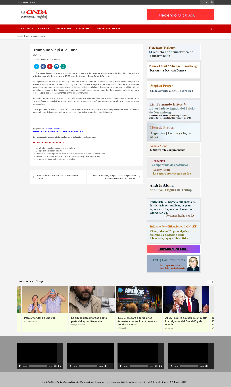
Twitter (47, 129)
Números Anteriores (108, 28)
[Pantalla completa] (59, 366)
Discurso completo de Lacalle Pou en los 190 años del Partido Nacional (184, 321)
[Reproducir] (20, 366)
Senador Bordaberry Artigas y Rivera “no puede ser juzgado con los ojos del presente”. (113, 177)
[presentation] (209, 282)
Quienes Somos (63, 28)
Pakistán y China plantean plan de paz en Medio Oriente (57, 177)
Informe (122, 328)
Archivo (42, 28)
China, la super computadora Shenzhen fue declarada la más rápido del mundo (70, 153)
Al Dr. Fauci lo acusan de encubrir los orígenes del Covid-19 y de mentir (139, 321)
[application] (40, 356)
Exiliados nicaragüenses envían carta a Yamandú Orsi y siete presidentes (68, 156)
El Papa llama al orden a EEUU (49, 151)
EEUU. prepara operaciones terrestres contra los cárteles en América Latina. (90, 321)
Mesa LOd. (76, 328)
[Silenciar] (55, 366)
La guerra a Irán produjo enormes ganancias (55, 159)
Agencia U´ (170, 328)
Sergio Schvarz (31, 325)
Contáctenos (84, 28)
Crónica (37, 55)
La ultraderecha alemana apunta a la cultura (55, 148)
